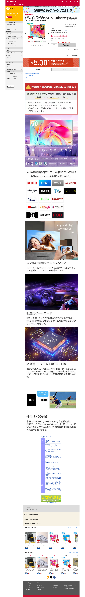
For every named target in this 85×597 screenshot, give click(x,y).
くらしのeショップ (33, 509)
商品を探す (27, 582)
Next (77, 536)
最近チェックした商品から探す (12, 38)
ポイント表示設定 (40, 587)
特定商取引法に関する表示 (11, 69)
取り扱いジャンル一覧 (29, 587)
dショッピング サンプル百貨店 (12, 73)
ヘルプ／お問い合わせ (10, 52)
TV (51, 6)
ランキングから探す (10, 43)
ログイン (10, 86)
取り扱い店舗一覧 (28, 589)
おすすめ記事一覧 (40, 582)
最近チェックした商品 (29, 585)
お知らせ (8, 55)
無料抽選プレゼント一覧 (11, 29)
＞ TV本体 (27, 80)
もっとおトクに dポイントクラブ (12, 78)
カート (38, 583)
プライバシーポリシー (10, 66)
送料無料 (26, 509)
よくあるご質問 (9, 57)
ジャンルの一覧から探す (11, 36)
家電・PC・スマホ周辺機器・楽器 (35, 6)
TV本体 (54, 6)
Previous (25, 536)
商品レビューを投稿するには (72, 55)
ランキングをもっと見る (73, 527)
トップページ (25, 6)
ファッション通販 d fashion (11, 80)
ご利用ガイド (9, 50)
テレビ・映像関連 (46, 6)
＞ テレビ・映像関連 (29, 75)
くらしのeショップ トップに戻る (71, 49)
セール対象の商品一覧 (10, 24)
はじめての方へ (55, 587)
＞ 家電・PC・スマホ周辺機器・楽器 (32, 73)
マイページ (39, 585)
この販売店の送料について (70, 26)
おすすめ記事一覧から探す (11, 45)
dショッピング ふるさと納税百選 (12, 76)
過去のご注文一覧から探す (11, 41)
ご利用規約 (8, 64)
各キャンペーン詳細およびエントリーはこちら (60, 36)
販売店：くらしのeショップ (70, 24)
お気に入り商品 (28, 583)
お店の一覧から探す (10, 33)
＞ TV (26, 77)
